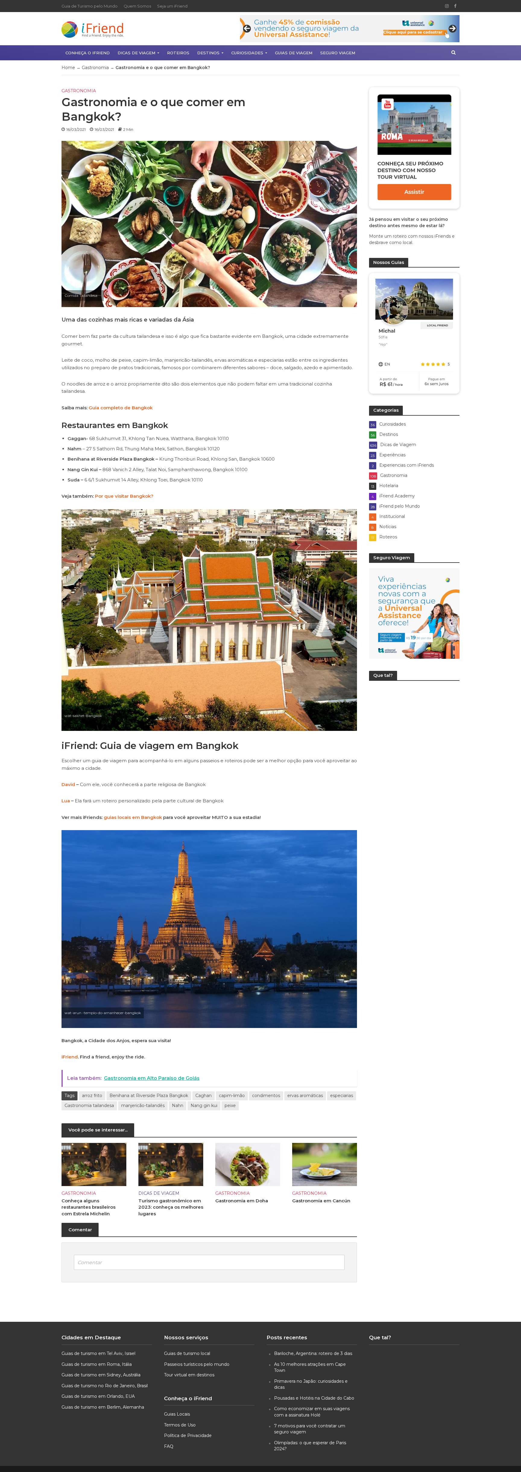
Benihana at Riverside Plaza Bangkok (148, 1095)
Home (68, 67)
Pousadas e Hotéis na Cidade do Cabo (314, 1398)
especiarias (341, 1095)
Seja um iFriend (172, 6)
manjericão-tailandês (143, 1105)
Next (452, 29)
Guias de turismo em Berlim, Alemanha (103, 1407)
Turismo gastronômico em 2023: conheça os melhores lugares (170, 1207)
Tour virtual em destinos (189, 1375)
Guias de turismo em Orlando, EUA (98, 1396)
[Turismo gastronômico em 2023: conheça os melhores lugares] (170, 1164)
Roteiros (178, 52)
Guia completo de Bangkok (121, 408)
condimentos (266, 1095)
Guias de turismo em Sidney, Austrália (101, 1375)
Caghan (203, 1095)
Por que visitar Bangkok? (124, 496)
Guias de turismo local (187, 1353)
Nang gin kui (204, 1105)
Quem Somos (137, 6)
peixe (230, 1105)
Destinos (208, 52)
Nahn (177, 1105)
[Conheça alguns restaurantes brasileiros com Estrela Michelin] (94, 1164)
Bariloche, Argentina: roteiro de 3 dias (313, 1353)
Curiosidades (247, 52)
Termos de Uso (180, 1425)
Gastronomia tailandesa (89, 1105)
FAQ (168, 1446)
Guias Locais (177, 1414)
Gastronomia (95, 67)
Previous (247, 29)
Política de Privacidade (188, 1435)
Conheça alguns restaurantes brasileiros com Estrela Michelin (88, 1207)
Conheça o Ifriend (87, 52)
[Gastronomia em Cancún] (324, 1164)
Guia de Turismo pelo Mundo (90, 6)
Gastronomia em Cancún (321, 1201)
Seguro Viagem (337, 52)
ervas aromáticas (305, 1095)
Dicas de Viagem (136, 52)
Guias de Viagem (293, 52)
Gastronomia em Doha (241, 1201)
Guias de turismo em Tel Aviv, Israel (98, 1353)
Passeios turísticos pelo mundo (196, 1364)
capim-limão (232, 1095)
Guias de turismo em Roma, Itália (97, 1364)
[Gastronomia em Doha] (247, 1164)
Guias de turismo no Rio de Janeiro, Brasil (105, 1385)
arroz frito (92, 1095)
